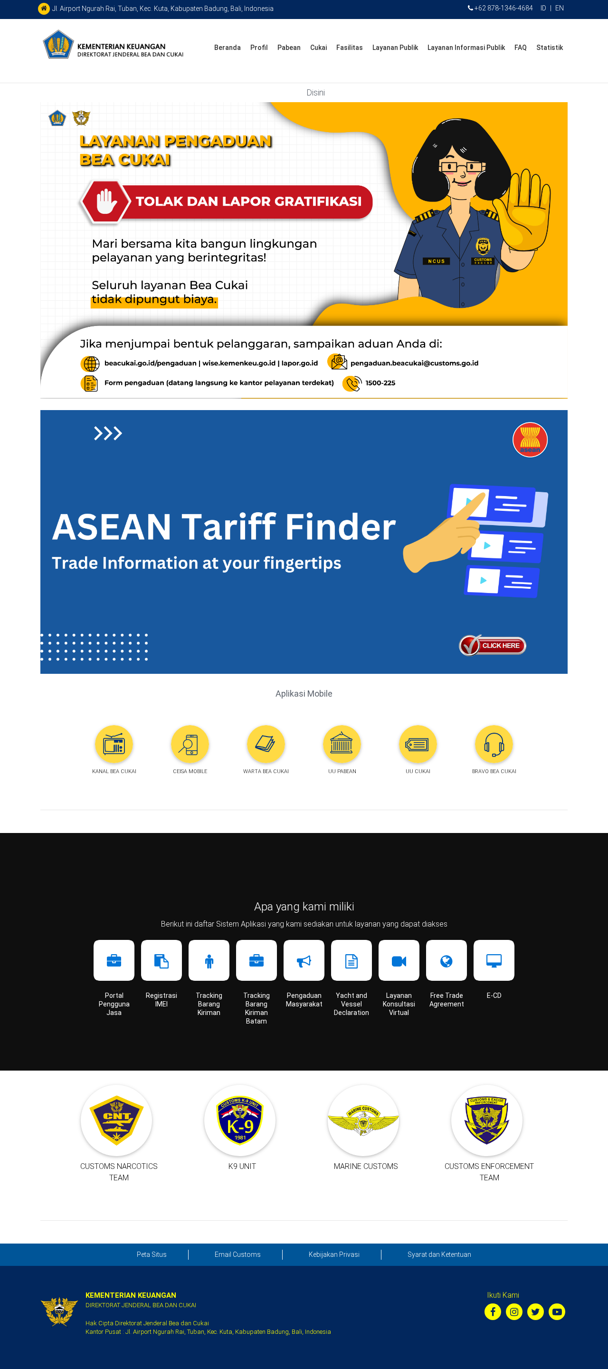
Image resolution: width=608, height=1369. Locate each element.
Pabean (289, 47)
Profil (259, 47)
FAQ (520, 47)
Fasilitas (349, 47)
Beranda (227, 47)
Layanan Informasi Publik (466, 47)
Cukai (318, 47)
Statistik (549, 47)
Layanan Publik (395, 47)
